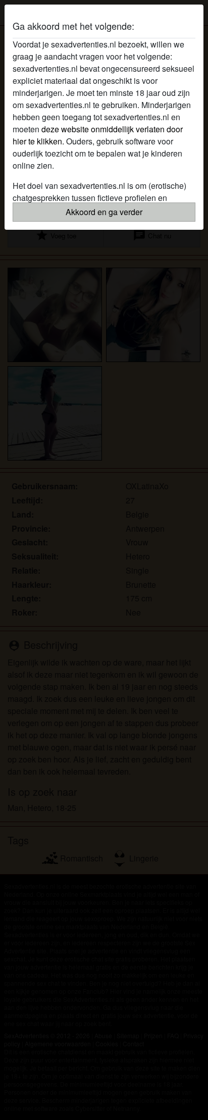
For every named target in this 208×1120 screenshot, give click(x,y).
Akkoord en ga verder (104, 212)
